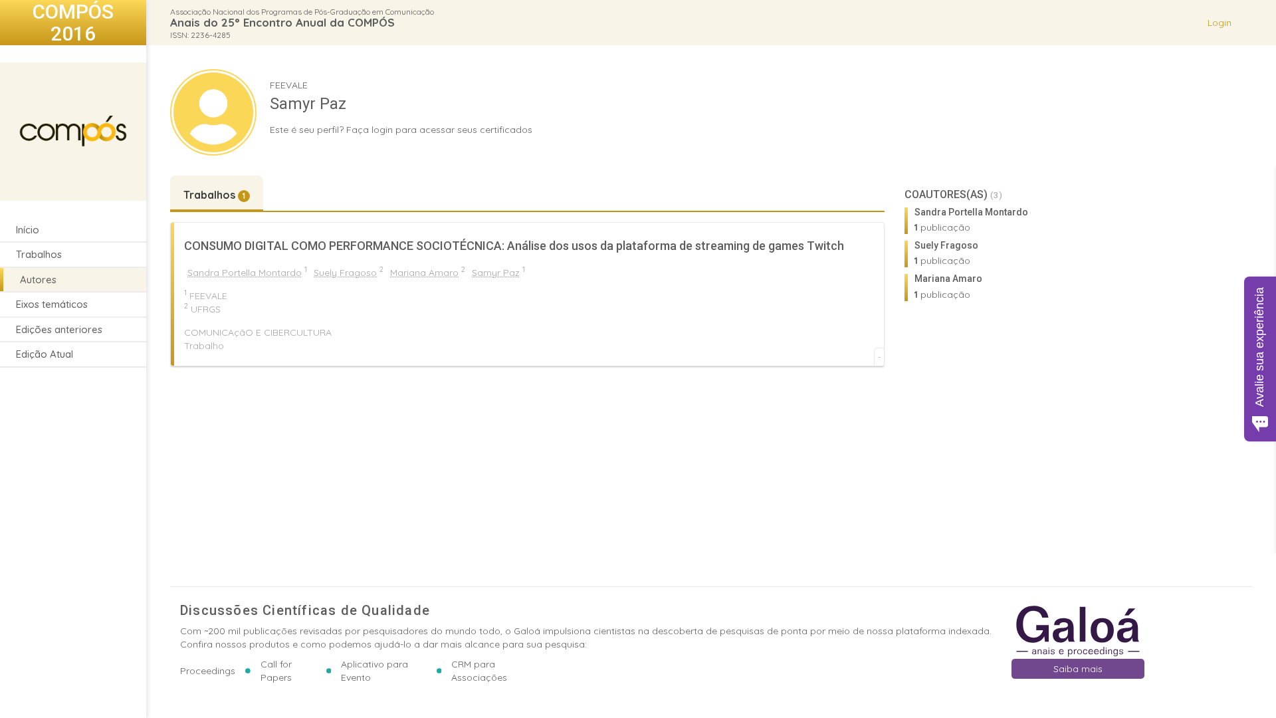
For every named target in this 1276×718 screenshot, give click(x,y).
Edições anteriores (59, 329)
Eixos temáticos (52, 304)
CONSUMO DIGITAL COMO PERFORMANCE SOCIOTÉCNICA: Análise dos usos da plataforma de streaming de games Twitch (514, 246)
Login (1219, 23)
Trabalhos (39, 254)
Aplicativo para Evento (374, 670)
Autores (38, 279)
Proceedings (207, 671)
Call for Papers (276, 670)
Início (27, 229)
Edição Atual (44, 354)
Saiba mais (1078, 669)
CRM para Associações (479, 670)
